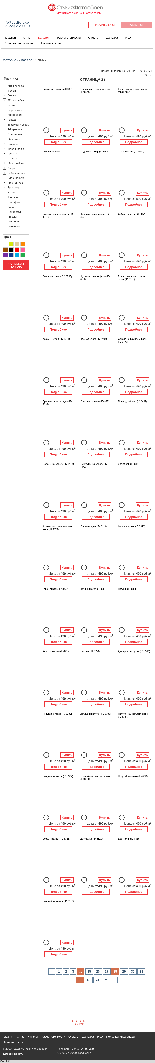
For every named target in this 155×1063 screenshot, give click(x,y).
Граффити (14, 202)
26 (98, 971)
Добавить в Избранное (46, 130)
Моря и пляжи (16, 148)
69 (88, 980)
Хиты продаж (16, 85)
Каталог (43, 37)
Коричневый (5, 249)
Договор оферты (13, 1053)
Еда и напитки (16, 177)
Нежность (13, 221)
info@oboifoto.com (17, 22)
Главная (10, 37)
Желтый (11, 244)
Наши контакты (51, 43)
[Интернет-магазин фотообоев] (75, 6)
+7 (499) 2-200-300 (17, 26)
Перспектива (15, 110)
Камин (12, 192)
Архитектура (15, 182)
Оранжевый (22, 244)
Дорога (12, 206)
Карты (11, 105)
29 (124, 971)
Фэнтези (13, 197)
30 (132, 971)
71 (106, 980)
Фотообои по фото (16, 265)
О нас (26, 37)
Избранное (136, 24)
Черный (11, 249)
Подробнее (58, 142)
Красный (17, 249)
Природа (13, 143)
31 (141, 971)
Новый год (14, 226)
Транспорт (14, 187)
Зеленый (22, 255)
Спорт (11, 168)
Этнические (15, 134)
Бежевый (17, 244)
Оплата (93, 37)
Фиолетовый (5, 255)
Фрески (12, 90)
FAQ (128, 37)
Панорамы (14, 211)
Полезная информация (19, 43)
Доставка (112, 37)
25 (89, 971)
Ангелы (12, 216)
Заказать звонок (105, 24)
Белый (5, 244)
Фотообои (10, 60)
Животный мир (17, 163)
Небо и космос (17, 173)
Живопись (14, 138)
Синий (11, 255)
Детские (12, 95)
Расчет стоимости (69, 37)
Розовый (22, 249)
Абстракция (15, 129)
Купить (67, 130)
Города (12, 119)
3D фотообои (16, 100)
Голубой (17, 255)
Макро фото (15, 114)
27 (106, 971)
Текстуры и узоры (18, 124)
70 (97, 980)
